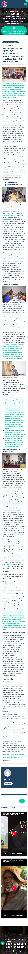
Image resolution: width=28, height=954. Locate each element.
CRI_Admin (7, 779)
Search (22, 801)
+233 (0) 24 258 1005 (15, 946)
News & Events (6, 42)
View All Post (8, 783)
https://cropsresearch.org (14, 780)
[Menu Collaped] (25, 4)
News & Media (14, 42)
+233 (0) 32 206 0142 (15, 943)
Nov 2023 (4, 45)
